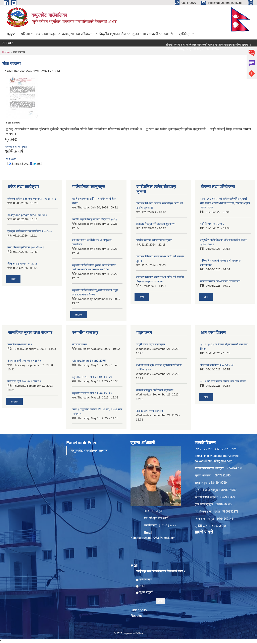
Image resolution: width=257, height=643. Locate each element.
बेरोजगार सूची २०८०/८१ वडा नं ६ (24, 360)
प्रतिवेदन (185, 34)
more (78, 314)
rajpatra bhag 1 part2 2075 (89, 360)
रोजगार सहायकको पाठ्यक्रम (150, 410)
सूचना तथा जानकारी (145, 34)
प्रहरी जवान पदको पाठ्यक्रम (150, 344)
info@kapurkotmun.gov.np (221, 455)
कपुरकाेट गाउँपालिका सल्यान (89, 451)
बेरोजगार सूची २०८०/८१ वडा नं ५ (24, 381)
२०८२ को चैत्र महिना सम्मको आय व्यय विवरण (223, 381)
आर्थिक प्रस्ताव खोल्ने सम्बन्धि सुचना (154, 240)
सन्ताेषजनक (145, 579)
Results (136, 616)
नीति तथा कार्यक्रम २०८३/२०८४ (217, 365)
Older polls (139, 610)
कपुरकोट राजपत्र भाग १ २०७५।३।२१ (92, 393)
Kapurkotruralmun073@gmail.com (153, 537)
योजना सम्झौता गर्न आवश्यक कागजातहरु (220, 281)
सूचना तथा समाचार (16, 146)
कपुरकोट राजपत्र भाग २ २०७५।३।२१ (92, 376)
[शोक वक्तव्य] (22, 96)
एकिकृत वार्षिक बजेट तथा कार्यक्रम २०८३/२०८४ (31, 198)
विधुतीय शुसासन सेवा (112, 34)
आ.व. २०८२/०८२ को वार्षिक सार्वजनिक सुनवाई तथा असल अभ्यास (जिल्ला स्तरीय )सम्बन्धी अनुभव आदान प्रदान (225, 203)
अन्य (13, 279)
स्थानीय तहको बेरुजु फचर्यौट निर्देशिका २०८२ (94, 219)
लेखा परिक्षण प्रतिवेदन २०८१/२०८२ (25, 247)
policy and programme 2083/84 (27, 214)
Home (6, 52)
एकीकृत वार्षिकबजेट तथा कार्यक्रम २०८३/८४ (29, 231)
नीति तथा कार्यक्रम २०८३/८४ (22, 263)
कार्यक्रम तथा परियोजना (77, 34)
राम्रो (142, 585)
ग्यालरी (168, 34)
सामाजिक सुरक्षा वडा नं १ (19, 344)
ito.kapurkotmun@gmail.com (214, 461)
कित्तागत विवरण (79, 344)
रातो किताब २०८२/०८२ (212, 223)
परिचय (25, 34)
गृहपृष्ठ (11, 34)
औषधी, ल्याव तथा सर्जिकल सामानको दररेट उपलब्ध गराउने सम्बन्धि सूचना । (197, 44)
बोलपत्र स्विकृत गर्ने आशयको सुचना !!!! (155, 223)
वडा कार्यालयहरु (46, 34)
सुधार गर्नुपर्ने (146, 592)
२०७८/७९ (11, 158)
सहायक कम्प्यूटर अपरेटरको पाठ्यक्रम (154, 390)
